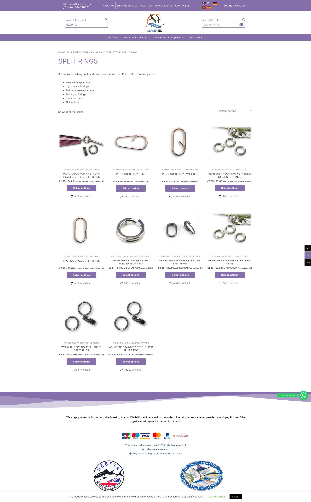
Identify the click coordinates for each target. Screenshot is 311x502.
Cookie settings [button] (216, 496)
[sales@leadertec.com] (64, 4)
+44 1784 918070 (78, 7)
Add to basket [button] (130, 188)
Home (112, 37)
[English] (204, 3)
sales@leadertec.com (80, 4)
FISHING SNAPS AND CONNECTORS (102, 52)
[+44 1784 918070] (64, 7)
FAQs (142, 5)
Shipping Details (127, 5)
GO (241, 24)
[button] (303, 395)
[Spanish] (209, 7)
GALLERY (196, 37)
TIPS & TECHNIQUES (166, 37)
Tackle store (133, 37)
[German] (215, 3)
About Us (108, 5)
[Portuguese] (204, 7)
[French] (209, 3)
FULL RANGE (74, 52)
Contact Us (182, 5)
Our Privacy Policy (160, 5)
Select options (81, 188)
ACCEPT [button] (235, 496)
